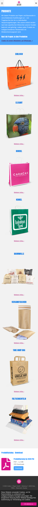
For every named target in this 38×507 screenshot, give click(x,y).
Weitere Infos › (19, 95)
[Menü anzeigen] (2, 3)
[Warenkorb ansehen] (36, 3)
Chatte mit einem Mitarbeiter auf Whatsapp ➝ (17, 41)
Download (18, 468)
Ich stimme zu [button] (28, 504)
